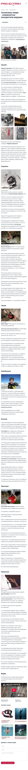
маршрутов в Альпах (6, 407)
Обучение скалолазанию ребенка (9, 328)
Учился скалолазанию (6, 598)
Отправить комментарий (7, 762)
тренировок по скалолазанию (8, 458)
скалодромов (17, 224)
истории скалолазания (10, 82)
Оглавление (5, 22)
